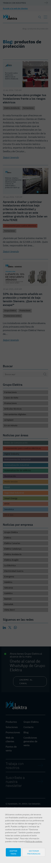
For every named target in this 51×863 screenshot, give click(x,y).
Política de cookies (33, 841)
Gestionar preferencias (33, 852)
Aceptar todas (13, 852)
